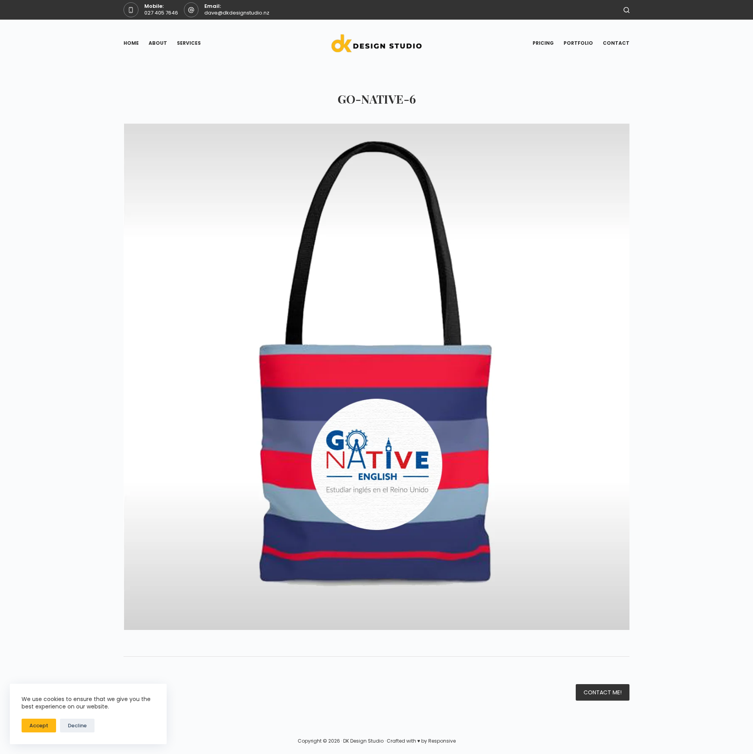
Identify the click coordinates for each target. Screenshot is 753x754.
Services (189, 43)
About (158, 43)
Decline (77, 725)
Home (131, 43)
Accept (38, 725)
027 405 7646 (161, 12)
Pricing (543, 43)
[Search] (626, 10)
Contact (616, 43)
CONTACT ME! (603, 692)
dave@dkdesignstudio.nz (236, 12)
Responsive (442, 741)
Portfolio (578, 43)
